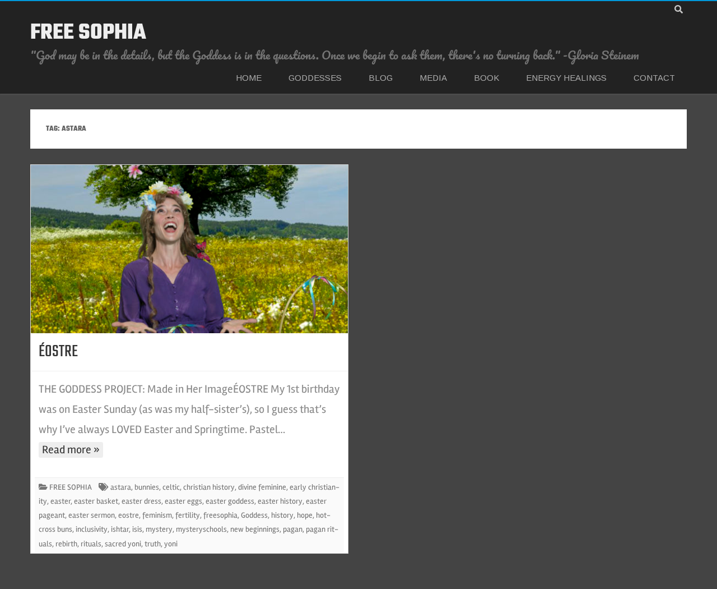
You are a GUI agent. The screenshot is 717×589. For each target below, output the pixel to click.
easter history (280, 501)
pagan (292, 529)
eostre (128, 515)
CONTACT (654, 77)
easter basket (96, 501)
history (282, 515)
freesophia (220, 515)
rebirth (66, 544)
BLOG (381, 77)
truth (153, 544)
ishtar (120, 529)
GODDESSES (315, 77)
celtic (171, 487)
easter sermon (91, 515)
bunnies (146, 487)
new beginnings (255, 529)
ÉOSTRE (58, 352)
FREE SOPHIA (88, 33)
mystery (159, 529)
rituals (91, 544)
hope (305, 515)
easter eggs (183, 501)
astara (120, 487)
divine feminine (262, 487)
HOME (249, 77)
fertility (187, 515)
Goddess (254, 515)
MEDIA (433, 77)
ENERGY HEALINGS (566, 77)
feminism (157, 515)
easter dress (141, 501)
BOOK (486, 77)
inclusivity (92, 529)
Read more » (71, 450)
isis (137, 529)
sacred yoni (123, 544)
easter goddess (230, 501)
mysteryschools (201, 529)
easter (60, 501)
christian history (209, 487)
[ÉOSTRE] (189, 249)
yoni (171, 544)
